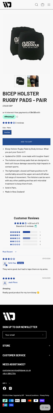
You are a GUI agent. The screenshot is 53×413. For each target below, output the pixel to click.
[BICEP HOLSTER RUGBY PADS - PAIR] (20, 81)
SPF (22, 395)
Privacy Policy (44, 395)
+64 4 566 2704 (9, 373)
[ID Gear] (7, 4)
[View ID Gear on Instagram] (10, 388)
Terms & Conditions (32, 395)
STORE (6, 345)
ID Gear (10, 395)
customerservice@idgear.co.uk (17, 370)
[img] (9, 259)
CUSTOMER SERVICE (14, 355)
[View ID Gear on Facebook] (4, 388)
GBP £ (5, 383)
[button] (9, 122)
